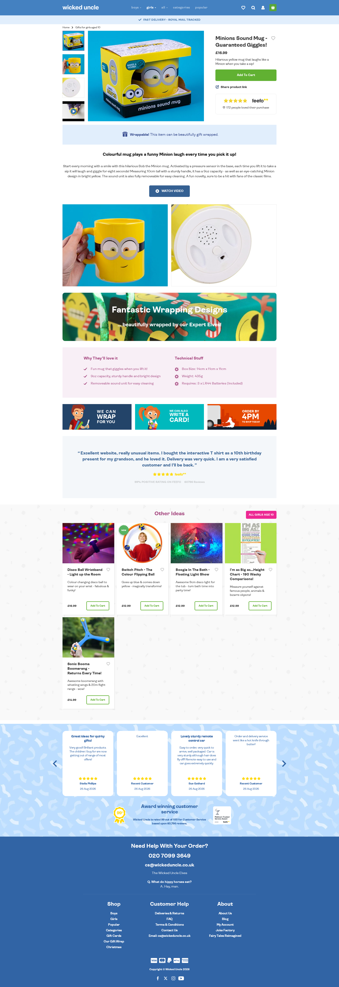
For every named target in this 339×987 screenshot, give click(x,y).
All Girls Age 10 (261, 514)
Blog (225, 919)
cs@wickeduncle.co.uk (169, 865)
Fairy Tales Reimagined (225, 936)
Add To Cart (246, 75)
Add (97, 606)
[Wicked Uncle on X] (165, 978)
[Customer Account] (263, 7)
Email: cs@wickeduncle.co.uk (169, 936)
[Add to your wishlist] (273, 38)
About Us (225, 913)
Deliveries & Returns (169, 913)
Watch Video (172, 191)
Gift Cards (113, 936)
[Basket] (272, 7)
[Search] (253, 7)
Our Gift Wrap (114, 941)
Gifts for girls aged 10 (87, 27)
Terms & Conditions (169, 924)
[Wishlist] (243, 7)
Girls (150, 7)
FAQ (169, 919)
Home (66, 27)
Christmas (113, 947)
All (163, 7)
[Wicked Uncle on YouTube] (181, 978)
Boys (135, 7)
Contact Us (169, 930)
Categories (181, 7)
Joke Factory (225, 930)
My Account (225, 924)
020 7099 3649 (169, 856)
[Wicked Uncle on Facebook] (157, 978)
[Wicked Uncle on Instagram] (173, 978)
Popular (201, 7)
